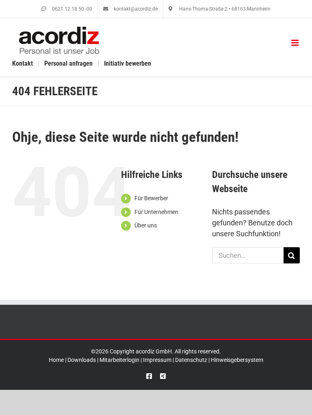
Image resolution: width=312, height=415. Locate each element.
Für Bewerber (151, 198)
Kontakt (22, 63)
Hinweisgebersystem (237, 360)
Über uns (145, 225)
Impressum (157, 360)
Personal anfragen (68, 63)
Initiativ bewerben (127, 63)
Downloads (81, 360)
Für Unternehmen (156, 212)
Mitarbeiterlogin (119, 360)
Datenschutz (191, 360)
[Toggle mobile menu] (295, 43)
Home (56, 360)
